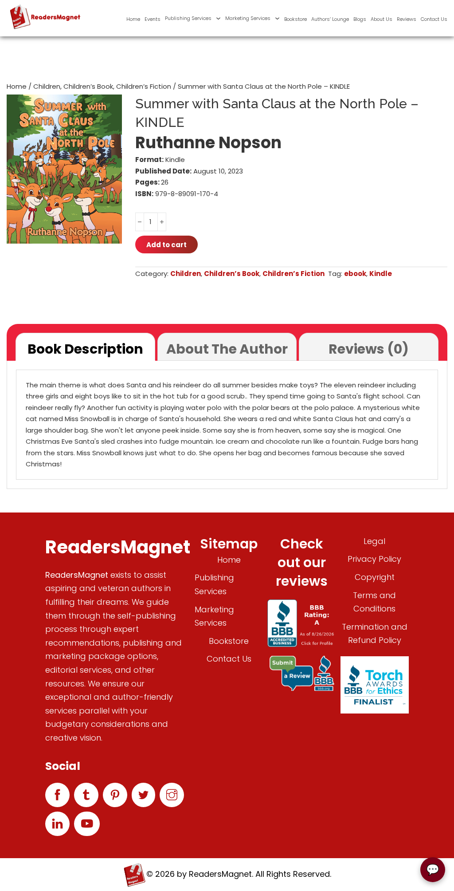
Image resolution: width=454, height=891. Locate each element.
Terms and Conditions (374, 602)
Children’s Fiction (143, 86)
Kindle (380, 273)
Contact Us (434, 19)
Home (133, 19)
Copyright (375, 577)
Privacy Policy (374, 558)
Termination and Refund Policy (374, 633)
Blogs (359, 19)
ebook (355, 273)
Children (46, 86)
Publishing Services (188, 18)
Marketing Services (247, 18)
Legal (374, 541)
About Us (381, 19)
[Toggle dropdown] (218, 18)
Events (152, 19)
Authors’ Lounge (330, 19)
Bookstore (295, 19)
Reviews (406, 19)
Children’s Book (88, 86)
